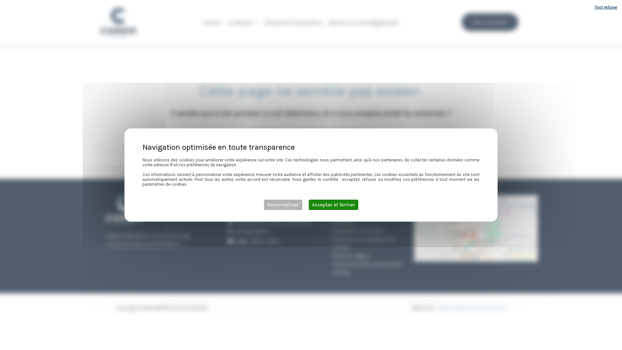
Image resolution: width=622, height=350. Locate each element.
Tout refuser (605, 7)
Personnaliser (283, 205)
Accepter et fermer (333, 205)
